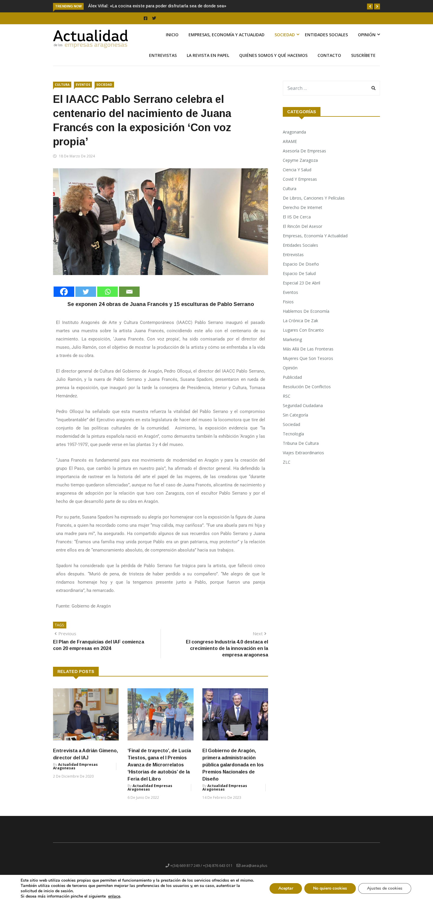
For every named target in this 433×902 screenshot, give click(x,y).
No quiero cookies (330, 888)
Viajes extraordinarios (303, 452)
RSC (286, 396)
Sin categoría (295, 415)
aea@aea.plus (254, 865)
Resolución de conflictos (307, 386)
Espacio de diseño (301, 264)
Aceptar (285, 888)
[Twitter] (85, 292)
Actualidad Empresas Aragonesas (75, 766)
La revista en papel (208, 55)
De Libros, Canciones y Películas (314, 198)
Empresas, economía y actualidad (227, 34)
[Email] (129, 292)
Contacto (329, 55)
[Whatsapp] (107, 292)
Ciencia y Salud (297, 169)
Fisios (288, 301)
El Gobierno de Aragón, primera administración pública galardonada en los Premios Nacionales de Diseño (233, 764)
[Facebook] (64, 292)
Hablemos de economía (306, 311)
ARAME (290, 141)
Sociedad (285, 34)
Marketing (292, 339)
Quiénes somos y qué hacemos (273, 55)
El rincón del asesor (302, 226)
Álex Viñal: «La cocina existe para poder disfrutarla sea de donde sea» (157, 6)
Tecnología (293, 434)
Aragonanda (294, 132)
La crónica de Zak (300, 320)
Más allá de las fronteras (308, 349)
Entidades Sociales (326, 34)
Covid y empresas (300, 179)
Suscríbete (363, 55)
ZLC (286, 462)
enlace (114, 896)
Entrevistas (163, 55)
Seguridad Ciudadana (303, 405)
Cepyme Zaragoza (300, 160)
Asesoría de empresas (304, 151)
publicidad (292, 377)
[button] (370, 6)
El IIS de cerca (297, 217)
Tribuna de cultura (301, 443)
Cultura (62, 85)
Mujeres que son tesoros (308, 358)
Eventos (83, 85)
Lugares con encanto (303, 330)
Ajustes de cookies (384, 888)
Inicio (172, 34)
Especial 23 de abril (301, 283)
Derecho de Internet (302, 207)
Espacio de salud (299, 273)
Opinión (367, 34)
